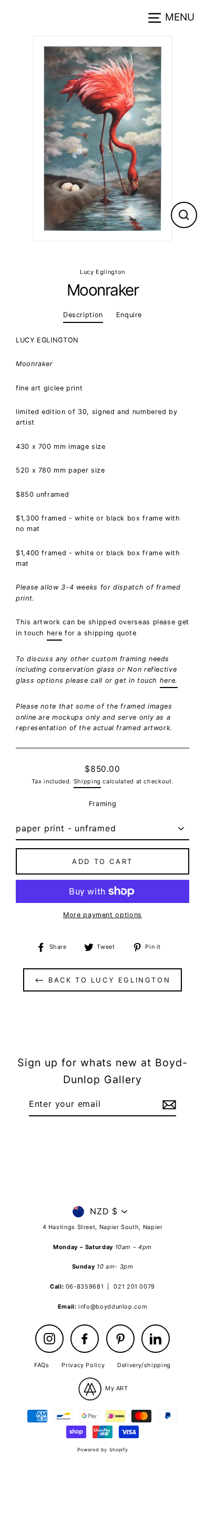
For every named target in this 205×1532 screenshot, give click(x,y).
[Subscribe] (167, 1104)
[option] (102, 138)
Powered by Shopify (102, 1449)
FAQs (41, 1365)
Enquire (129, 315)
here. (169, 680)
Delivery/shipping (144, 1365)
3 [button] (112, 253)
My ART (115, 1388)
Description (83, 315)
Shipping (87, 781)
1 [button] (94, 253)
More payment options (102, 915)
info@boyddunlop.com (112, 1306)
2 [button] (104, 253)
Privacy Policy (83, 1365)
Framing (102, 804)
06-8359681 (85, 1286)
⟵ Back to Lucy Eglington (102, 980)
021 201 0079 (134, 1286)
